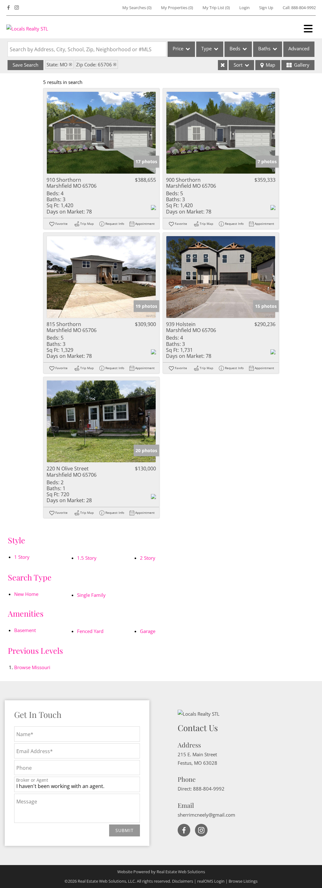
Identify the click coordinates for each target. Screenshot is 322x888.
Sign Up (266, 7)
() (137, 7)
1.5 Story (87, 558)
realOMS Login (211, 881)
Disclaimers (182, 881)
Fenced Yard (90, 631)
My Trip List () (216, 7)
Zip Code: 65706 (94, 64)
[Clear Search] (222, 65)
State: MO (57, 64)
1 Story (22, 557)
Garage (147, 631)
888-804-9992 (303, 7)
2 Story (147, 558)
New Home (26, 594)
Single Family (91, 595)
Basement (25, 630)
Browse (32, 667)
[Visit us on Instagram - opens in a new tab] (16, 8)
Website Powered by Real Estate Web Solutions (161, 871)
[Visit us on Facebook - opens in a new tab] (8, 8)
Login (244, 7)
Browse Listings (243, 881)
